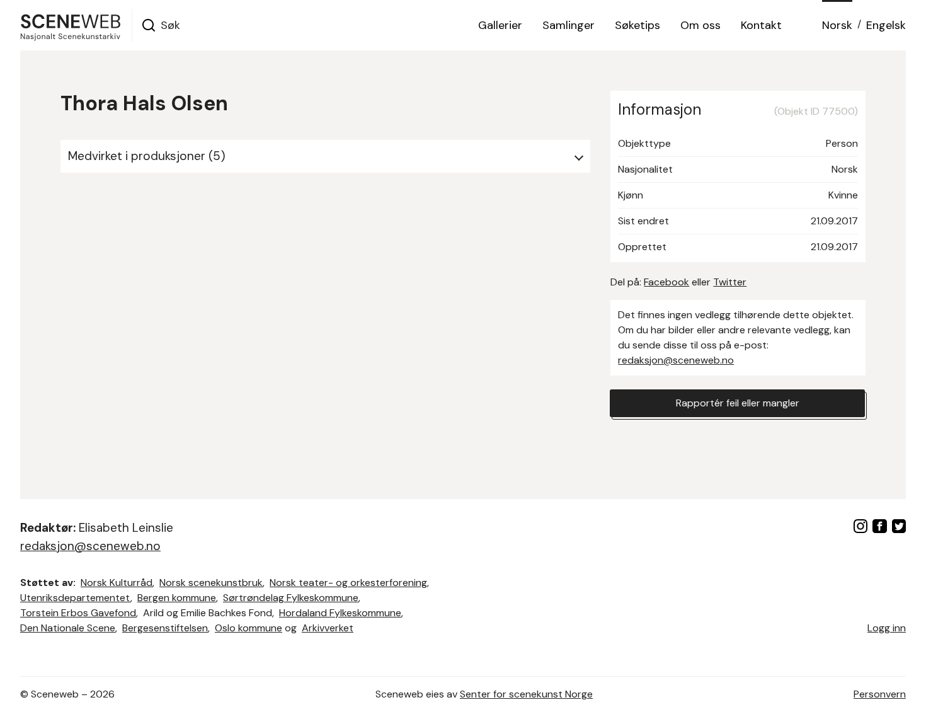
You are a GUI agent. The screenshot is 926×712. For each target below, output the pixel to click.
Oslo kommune (248, 627)
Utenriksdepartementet (75, 597)
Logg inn (886, 627)
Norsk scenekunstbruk (211, 582)
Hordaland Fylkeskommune (340, 612)
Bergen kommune (176, 597)
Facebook (666, 282)
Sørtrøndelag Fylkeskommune (290, 597)
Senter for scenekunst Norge (526, 694)
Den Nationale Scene (67, 627)
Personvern (880, 694)
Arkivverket (327, 627)
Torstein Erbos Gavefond (78, 612)
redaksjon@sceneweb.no (676, 360)
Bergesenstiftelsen (165, 627)
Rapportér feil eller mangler (737, 403)
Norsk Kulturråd (116, 582)
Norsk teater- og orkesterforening (348, 582)
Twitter (729, 282)
